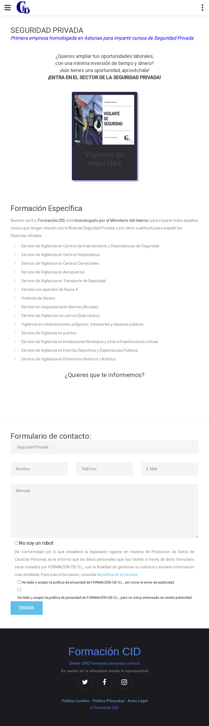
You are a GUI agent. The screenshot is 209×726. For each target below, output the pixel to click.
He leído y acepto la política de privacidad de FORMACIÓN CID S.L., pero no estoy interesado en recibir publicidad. (104, 598)
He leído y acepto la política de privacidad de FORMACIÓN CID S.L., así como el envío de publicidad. (98, 582)
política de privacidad (119, 574)
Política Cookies (75, 701)
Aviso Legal (137, 701)
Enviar (26, 607)
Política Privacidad (108, 701)
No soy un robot (36, 543)
